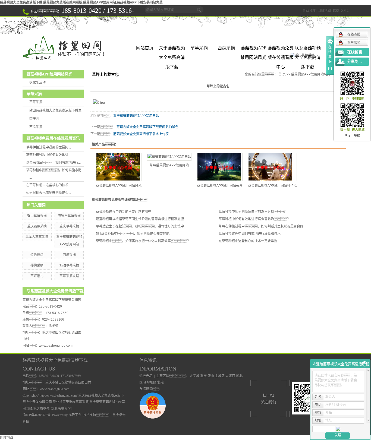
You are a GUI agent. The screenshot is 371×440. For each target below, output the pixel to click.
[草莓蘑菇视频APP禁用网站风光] (119, 167)
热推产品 (145, 376)
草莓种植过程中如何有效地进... (48, 155)
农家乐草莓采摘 (69, 216)
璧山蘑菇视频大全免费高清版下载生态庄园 (55, 115)
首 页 (282, 74)
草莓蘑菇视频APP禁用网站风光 (119, 186)
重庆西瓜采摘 (37, 226)
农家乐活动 (37, 82)
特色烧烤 (36, 255)
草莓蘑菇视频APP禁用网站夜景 (220, 186)
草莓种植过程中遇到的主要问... (48, 147)
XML (344, 10)
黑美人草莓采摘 (37, 237)
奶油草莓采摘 (69, 265)
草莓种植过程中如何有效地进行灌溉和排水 (250, 234)
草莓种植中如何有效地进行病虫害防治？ (254, 219)
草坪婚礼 (36, 276)
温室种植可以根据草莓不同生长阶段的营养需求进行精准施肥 (140, 219)
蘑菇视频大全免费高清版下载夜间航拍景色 (147, 127)
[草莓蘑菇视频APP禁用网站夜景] (220, 167)
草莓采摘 (199, 48)
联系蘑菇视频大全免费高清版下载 (308, 49)
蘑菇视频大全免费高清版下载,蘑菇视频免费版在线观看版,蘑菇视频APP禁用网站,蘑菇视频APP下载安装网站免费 (81, 2)
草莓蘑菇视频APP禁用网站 (169, 165)
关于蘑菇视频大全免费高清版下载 (172, 49)
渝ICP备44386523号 (37, 415)
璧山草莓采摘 (37, 216)
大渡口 (230, 376)
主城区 (220, 376)
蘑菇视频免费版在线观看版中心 (281, 49)
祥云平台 (74, 415)
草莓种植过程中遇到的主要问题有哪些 (123, 212)
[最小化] (364, 364)
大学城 (194, 376)
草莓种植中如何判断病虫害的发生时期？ (253, 212)
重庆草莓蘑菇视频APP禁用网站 (136, 116)
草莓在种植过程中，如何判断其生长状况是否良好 (261, 226)
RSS (336, 10)
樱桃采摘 (36, 265)
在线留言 (354, 52)
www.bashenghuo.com (56, 345)
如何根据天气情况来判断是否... (48, 193)
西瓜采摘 (226, 48)
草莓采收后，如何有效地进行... (53, 162)
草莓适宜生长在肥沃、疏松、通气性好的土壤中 (140, 226)
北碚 (160, 382)
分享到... (354, 61)
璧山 (210, 376)
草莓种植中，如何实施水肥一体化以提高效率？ (143, 241)
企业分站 (309, 10)
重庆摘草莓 (41, 408)
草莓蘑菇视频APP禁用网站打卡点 (272, 186)
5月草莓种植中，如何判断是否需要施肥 (132, 234)
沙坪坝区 (149, 382)
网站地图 (324, 10)
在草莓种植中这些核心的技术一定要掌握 (248, 241)
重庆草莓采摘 (69, 226)
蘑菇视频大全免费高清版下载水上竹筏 (141, 134)
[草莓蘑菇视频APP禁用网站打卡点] (272, 167)
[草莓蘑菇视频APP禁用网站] (169, 157)
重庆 (203, 376)
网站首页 (144, 48)
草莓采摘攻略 (69, 276)
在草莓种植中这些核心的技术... (48, 185)
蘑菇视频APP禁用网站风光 (253, 49)
